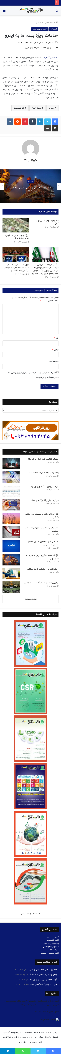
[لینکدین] (40, 121)
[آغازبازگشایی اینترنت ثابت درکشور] (11, 573)
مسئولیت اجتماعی (51, 946)
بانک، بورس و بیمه (40, 29)
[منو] (3, 11)
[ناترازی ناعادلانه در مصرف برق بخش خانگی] (11, 518)
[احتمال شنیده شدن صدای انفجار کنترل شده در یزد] (11, 546)
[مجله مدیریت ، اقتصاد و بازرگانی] (30, 10)
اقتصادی (39, 22)
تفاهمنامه (19, 108)
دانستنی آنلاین (50, 57)
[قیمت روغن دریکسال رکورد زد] (11, 491)
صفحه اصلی (50, 22)
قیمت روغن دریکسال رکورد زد (44, 486)
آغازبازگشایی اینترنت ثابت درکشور (42, 569)
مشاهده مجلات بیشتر (30, 913)
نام (56, 338)
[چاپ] (47, 128)
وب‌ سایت (53, 361)
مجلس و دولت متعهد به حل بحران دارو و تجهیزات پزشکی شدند (30, 189)
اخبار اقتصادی (53, 940)
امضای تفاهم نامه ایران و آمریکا (43, 459)
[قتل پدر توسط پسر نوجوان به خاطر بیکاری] (11, 532)
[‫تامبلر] (32, 121)
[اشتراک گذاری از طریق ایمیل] (55, 128)
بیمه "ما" (36, 108)
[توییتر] (47, 121)
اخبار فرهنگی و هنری (50, 953)
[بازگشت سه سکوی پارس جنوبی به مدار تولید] (11, 559)
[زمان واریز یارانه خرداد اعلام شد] (11, 477)
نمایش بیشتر (31, 599)
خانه (40, 1042)
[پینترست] (25, 121)
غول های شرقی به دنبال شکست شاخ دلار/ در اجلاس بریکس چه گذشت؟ (16, 267)
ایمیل (55, 349)
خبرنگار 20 (49, 43)
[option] (30, 186)
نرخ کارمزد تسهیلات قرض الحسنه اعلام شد (17, 237)
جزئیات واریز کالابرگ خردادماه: (40, 2)
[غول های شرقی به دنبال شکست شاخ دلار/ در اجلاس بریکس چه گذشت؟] (16, 254)
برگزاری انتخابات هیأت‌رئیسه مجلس (41, 582)
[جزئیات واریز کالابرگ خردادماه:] (11, 504)
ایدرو (51, 108)
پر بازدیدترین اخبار (51, 943)
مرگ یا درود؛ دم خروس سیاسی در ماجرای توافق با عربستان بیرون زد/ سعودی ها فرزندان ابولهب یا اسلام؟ (45, 269)
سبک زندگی (54, 950)
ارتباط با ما (23, 1042)
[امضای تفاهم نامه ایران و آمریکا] (11, 463)
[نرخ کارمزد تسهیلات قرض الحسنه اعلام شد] (16, 225)
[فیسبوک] (55, 121)
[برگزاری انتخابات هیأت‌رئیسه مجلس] (11, 587)
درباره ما (33, 1042)
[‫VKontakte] (10, 121)
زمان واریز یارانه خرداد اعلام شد (43, 472)
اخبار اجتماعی (53, 937)
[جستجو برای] (57, 11)
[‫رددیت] (17, 121)
